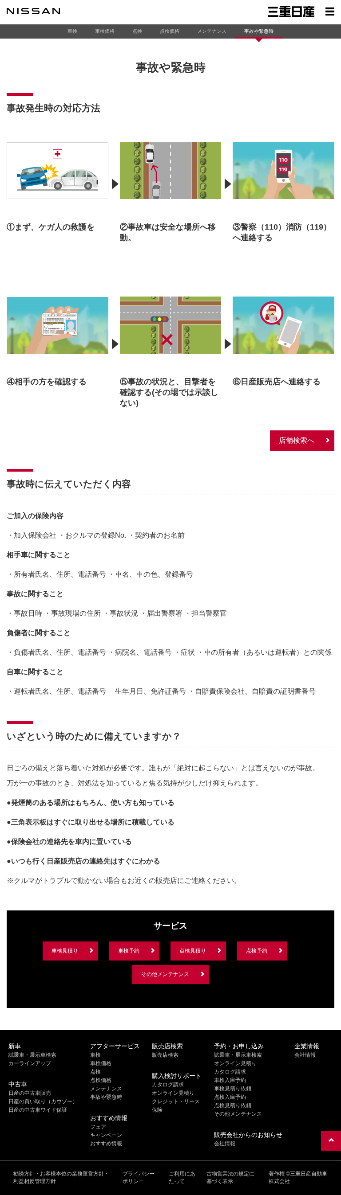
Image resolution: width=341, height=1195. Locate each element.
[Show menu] (330, 11)
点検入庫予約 (230, 1097)
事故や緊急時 (259, 31)
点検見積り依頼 (232, 1105)
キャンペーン (106, 1135)
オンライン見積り (173, 1093)
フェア (98, 1127)
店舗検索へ (296, 440)
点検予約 (256, 951)
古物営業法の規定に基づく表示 (230, 1177)
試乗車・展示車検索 (32, 1055)
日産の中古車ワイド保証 (37, 1110)
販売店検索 (165, 1055)
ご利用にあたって (182, 1177)
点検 (137, 31)
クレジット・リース (176, 1101)
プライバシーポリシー (139, 1177)
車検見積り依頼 (232, 1089)
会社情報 (224, 1143)
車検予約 (128, 951)
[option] (57, 190)
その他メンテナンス (165, 974)
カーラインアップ (29, 1063)
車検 (72, 31)
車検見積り (65, 951)
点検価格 (169, 31)
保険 (157, 1110)
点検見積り (192, 951)
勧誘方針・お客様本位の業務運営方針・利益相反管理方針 (61, 1177)
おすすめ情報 (106, 1143)
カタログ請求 (168, 1085)
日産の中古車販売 (29, 1093)
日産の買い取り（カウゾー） (43, 1101)
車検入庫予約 (230, 1080)
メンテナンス (211, 31)
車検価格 (105, 31)
